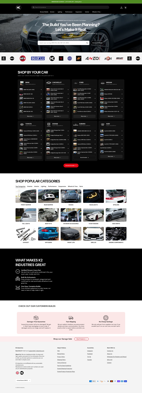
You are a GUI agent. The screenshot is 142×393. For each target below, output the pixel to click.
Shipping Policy (61, 359)
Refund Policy (61, 354)
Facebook (90, 354)
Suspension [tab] (62, 186)
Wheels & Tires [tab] (73, 186)
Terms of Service (61, 362)
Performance (68, 12)
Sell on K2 (109, 359)
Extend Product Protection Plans (66, 371)
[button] (125, 7)
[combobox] (63, 43)
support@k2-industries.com (36, 351)
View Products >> (81, 339)
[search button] (32, 7)
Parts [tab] (81, 186)
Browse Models (44, 12)
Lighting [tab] (43, 186)
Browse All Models (97, 43)
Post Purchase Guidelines (64, 365)
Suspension (79, 12)
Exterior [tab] (29, 186)
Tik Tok (89, 357)
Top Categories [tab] (20, 186)
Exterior (52, 12)
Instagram (90, 351)
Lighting (60, 12)
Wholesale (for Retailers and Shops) (116, 357)
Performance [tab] (52, 186)
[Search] (87, 42)
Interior (87, 12)
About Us (109, 354)
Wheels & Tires (96, 12)
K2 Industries (21, 387)
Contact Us (110, 351)
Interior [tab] (36, 186)
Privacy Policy (61, 357)
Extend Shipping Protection (64, 368)
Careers (109, 362)
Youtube (89, 359)
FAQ (58, 351)
